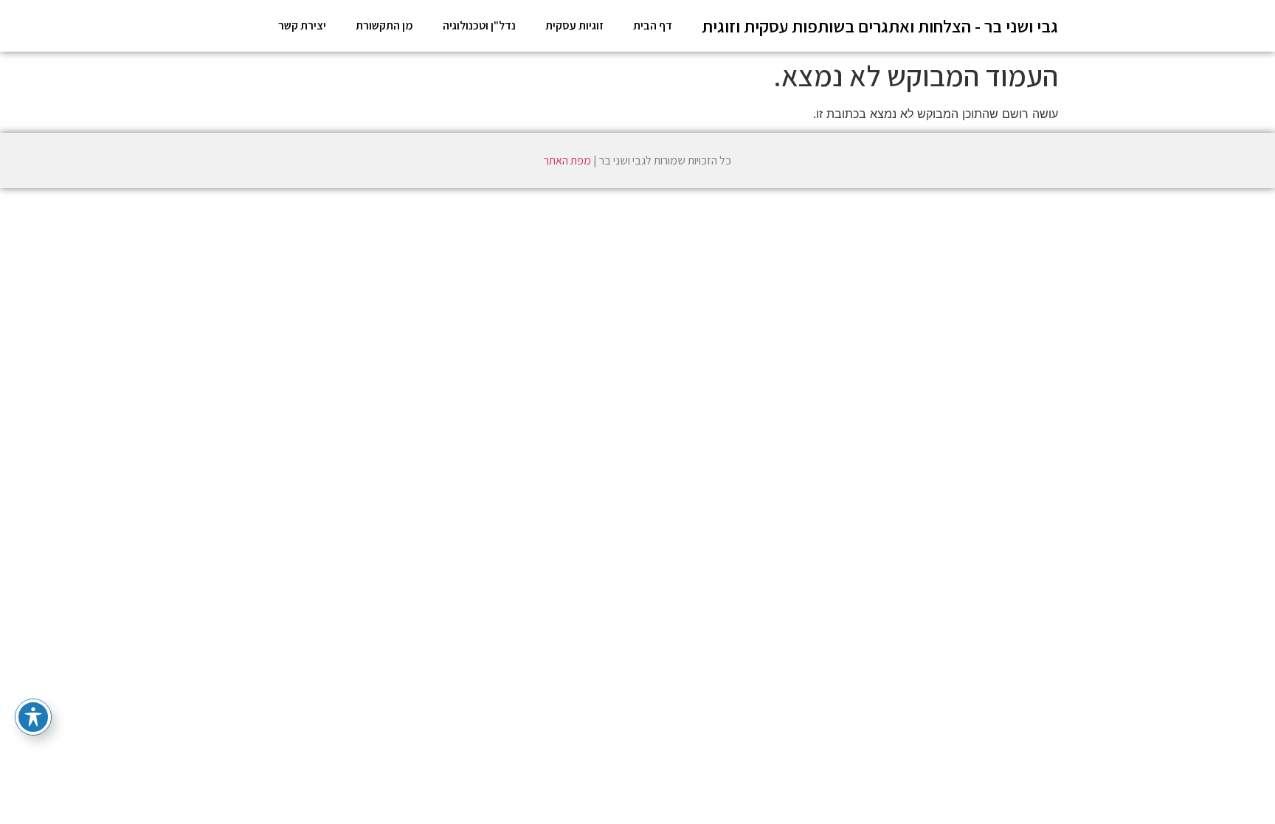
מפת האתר (567, 160)
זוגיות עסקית (574, 25)
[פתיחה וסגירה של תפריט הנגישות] (33, 717)
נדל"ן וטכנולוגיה (479, 25)
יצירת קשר (302, 25)
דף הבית (652, 25)
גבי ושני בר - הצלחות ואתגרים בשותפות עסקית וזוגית (880, 26)
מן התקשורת (384, 25)
